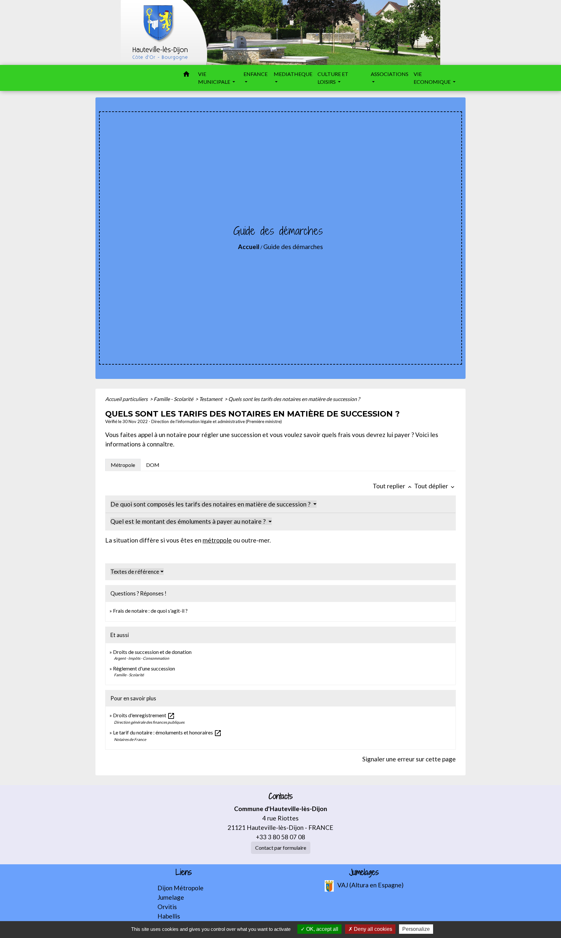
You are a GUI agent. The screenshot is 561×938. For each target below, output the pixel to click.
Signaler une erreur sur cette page (409, 759)
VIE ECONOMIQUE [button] (433, 78)
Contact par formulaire (280, 847)
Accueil (248, 246)
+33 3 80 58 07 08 (280, 837)
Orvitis (167, 906)
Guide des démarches (293, 246)
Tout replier (393, 486)
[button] (186, 75)
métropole (217, 540)
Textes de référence (134, 571)
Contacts (280, 796)
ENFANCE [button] (255, 74)
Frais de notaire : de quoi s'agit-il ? (150, 610)
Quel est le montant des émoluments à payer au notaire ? (188, 521)
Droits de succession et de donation (152, 652)
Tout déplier (435, 486)
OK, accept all (321, 929)
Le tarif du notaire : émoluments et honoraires (167, 732)
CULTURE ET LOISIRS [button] (333, 78)
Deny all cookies (372, 929)
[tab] (123, 465)
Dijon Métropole (180, 888)
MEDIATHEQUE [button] (293, 74)
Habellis (168, 916)
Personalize (416, 929)
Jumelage (170, 897)
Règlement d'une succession (144, 668)
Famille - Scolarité (174, 399)
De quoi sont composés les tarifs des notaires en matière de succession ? (211, 504)
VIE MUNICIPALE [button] (214, 78)
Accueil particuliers (127, 399)
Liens (184, 872)
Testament (211, 399)
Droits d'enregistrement (144, 715)
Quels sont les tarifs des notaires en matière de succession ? (294, 399)
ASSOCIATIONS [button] (389, 74)
